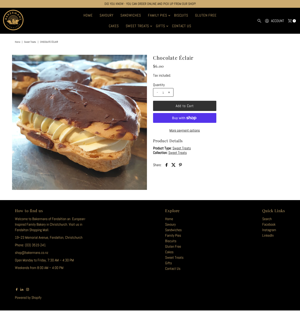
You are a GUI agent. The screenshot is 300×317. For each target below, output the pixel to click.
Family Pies (157, 15)
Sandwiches (130, 15)
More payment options (184, 130)
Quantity (159, 85)
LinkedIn (268, 235)
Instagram (269, 229)
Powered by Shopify (28, 297)
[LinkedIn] (21, 290)
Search (267, 218)
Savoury (106, 15)
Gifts (160, 26)
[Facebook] (17, 290)
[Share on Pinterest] (180, 164)
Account (277, 20)
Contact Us (181, 26)
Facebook (269, 224)
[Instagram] (27, 290)
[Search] (259, 21)
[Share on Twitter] (173, 164)
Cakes (114, 26)
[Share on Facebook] (166, 164)
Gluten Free (206, 15)
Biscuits (181, 15)
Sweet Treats (137, 26)
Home (88, 15)
